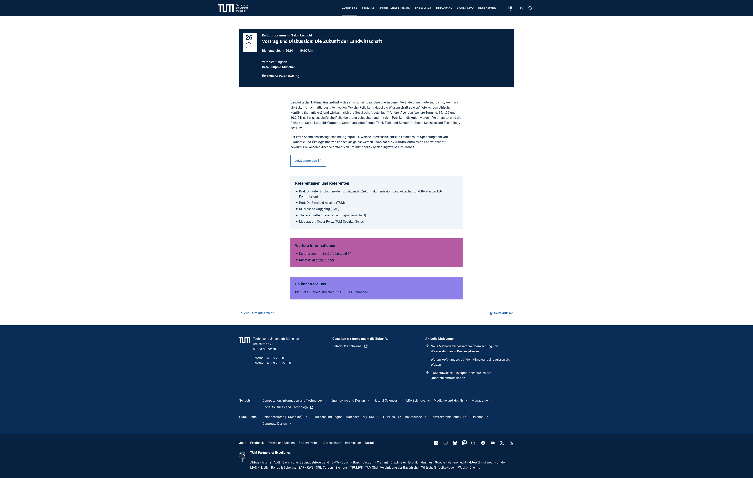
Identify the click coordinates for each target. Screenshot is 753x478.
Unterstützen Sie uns (347, 346)
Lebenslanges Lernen (394, 8)
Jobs (242, 443)
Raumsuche (414, 417)
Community (465, 8)
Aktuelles (349, 8)
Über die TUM (487, 8)
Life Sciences (416, 400)
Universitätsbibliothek (446, 417)
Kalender (352, 417)
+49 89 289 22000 (278, 363)
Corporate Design (275, 423)
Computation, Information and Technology (293, 400)
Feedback (257, 443)
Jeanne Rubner (323, 260)
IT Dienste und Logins (326, 417)
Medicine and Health (449, 400)
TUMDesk (390, 417)
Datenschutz (332, 443)
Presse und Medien (281, 443)
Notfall (370, 443)
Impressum (353, 443)
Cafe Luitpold (337, 254)
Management (481, 400)
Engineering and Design (348, 400)
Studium (368, 8)
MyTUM (369, 417)
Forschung (423, 8)
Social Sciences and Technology (286, 407)
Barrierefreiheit (309, 443)
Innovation (444, 8)
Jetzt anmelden (306, 160)
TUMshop (477, 417)
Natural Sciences (386, 400)
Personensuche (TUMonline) (283, 417)
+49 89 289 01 (275, 358)
